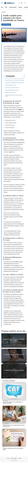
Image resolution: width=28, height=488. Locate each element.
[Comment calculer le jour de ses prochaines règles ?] (14, 437)
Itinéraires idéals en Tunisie (10, 85)
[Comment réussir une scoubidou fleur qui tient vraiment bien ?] (14, 414)
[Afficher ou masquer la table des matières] (20, 76)
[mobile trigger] (2, 3)
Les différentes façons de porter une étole (14, 370)
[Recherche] (19, 3)
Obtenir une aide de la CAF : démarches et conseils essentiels (13, 402)
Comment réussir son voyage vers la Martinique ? (14, 340)
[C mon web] (9, 3)
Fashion (14, 369)
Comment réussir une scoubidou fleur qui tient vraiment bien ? (14, 425)
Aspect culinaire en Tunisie (10, 92)
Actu (14, 337)
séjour (20, 109)
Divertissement (6, 24)
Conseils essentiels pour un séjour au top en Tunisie (14, 95)
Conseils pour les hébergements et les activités (14, 82)
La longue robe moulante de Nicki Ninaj (14, 355)
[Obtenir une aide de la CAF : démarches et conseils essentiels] (14, 391)
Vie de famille (5, 400)
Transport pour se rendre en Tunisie (12, 87)
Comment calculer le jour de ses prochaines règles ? (13, 449)
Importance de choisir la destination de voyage (14, 80)
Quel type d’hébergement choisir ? (12, 90)
